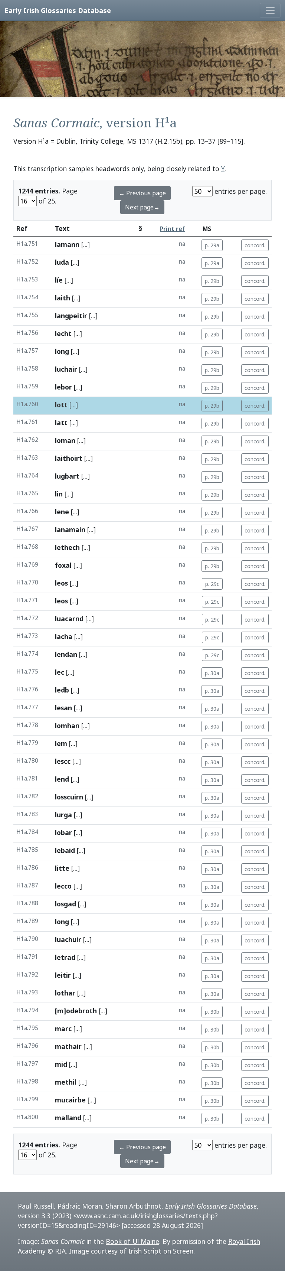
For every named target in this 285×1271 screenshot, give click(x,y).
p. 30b (212, 1011)
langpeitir (71, 315)
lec (59, 672)
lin (59, 493)
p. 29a (212, 245)
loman (65, 440)
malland (68, 1117)
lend (62, 779)
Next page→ (142, 207)
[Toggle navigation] (270, 10)
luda (62, 262)
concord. (255, 245)
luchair (66, 369)
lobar (63, 832)
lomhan (67, 725)
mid (61, 1064)
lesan (63, 707)
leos (61, 583)
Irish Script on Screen (160, 1250)
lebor (63, 386)
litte (62, 868)
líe (59, 280)
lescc (63, 761)
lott (61, 404)
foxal (63, 565)
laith (62, 297)
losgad (65, 903)
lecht (63, 333)
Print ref (172, 229)
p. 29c (212, 583)
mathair (68, 1046)
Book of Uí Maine (132, 1241)
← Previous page (142, 193)
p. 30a (212, 673)
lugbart (67, 476)
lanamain (70, 529)
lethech (67, 547)
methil (65, 1082)
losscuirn (69, 796)
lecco (63, 885)
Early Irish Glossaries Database (57, 10)
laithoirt (68, 458)
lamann (67, 244)
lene (62, 511)
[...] (85, 244)
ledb (62, 689)
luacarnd (69, 618)
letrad (65, 957)
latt (61, 422)
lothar (65, 992)
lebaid (65, 850)
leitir (63, 975)
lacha (63, 636)
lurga (63, 814)
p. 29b (212, 280)
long (62, 351)
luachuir (68, 939)
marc (63, 1028)
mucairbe (70, 1099)
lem (61, 743)
